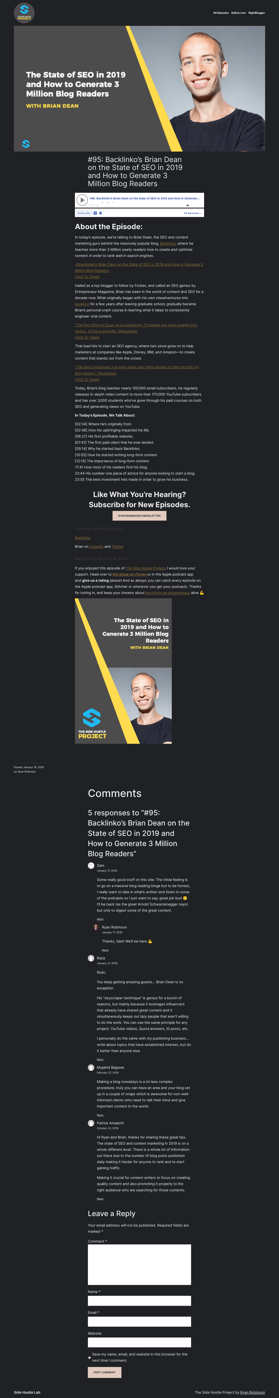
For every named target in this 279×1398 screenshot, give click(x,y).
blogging (82, 304)
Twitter (118, 546)
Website (95, 1333)
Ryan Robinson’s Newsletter (139, 515)
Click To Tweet (87, 276)
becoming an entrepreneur (168, 592)
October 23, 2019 (107, 1128)
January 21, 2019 (107, 963)
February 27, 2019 (108, 1072)
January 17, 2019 (107, 870)
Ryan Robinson (114, 927)
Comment (97, 1241)
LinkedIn (96, 546)
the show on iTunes (129, 574)
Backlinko (168, 243)
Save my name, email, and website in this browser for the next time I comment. (139, 1357)
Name (94, 1291)
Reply (100, 919)
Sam (100, 865)
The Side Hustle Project (145, 568)
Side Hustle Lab (27, 1392)
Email (93, 1312)
